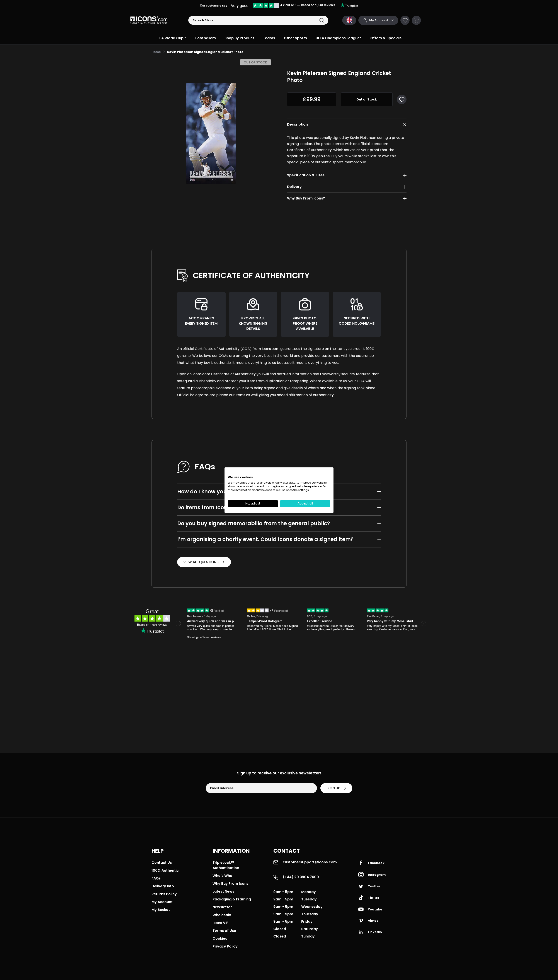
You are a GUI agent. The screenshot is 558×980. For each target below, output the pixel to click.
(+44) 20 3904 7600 (301, 876)
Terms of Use (224, 930)
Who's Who (222, 875)
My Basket (160, 909)
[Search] (321, 20)
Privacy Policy (225, 946)
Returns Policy (164, 893)
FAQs (156, 878)
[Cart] (416, 20)
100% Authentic (165, 870)
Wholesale (222, 914)
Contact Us (161, 862)
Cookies (220, 938)
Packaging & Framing (232, 899)
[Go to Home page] (148, 20)
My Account (162, 901)
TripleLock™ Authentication (226, 865)
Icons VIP (220, 922)
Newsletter (222, 907)
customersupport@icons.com (310, 862)
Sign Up (333, 788)
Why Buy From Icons (230, 883)
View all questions (201, 561)
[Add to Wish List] (402, 99)
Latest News (223, 891)
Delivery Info (162, 886)
